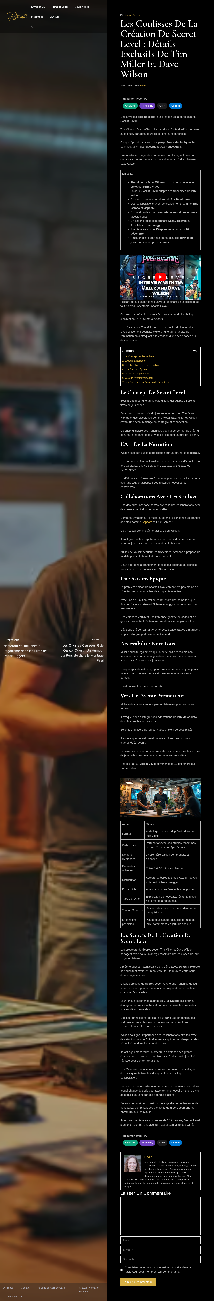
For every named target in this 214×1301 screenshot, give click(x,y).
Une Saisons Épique (136, 369)
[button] (32, 27)
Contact (25, 1287)
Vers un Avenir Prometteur (139, 377)
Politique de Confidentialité (51, 1287)
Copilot (175, 105)
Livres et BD (38, 6)
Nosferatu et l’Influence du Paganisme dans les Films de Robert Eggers (25, 651)
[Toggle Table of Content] (193, 351)
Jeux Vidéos (82, 6)
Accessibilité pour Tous (137, 373)
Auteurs (54, 16)
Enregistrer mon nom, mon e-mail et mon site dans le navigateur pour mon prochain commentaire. (158, 1269)
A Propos (8, 1287)
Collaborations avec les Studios (142, 365)
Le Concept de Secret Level (140, 356)
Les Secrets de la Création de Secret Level (148, 382)
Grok (162, 105)
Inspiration (37, 16)
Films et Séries (60, 6)
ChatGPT (130, 105)
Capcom (147, 522)
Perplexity (147, 105)
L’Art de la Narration (135, 360)
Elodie (143, 85)
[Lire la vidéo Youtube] (160, 277)
